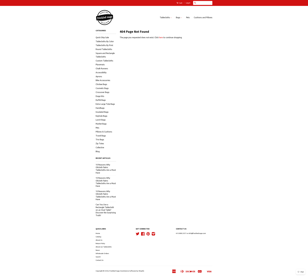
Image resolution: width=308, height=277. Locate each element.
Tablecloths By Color (105, 41)
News (98, 250)
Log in (188, 3)
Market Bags (101, 124)
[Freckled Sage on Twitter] (137, 235)
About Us (99, 240)
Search (98, 257)
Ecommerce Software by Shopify (132, 271)
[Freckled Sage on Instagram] (153, 235)
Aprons (99, 76)
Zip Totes (100, 143)
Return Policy (100, 243)
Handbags (100, 108)
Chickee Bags (101, 84)
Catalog (98, 237)
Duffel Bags (101, 100)
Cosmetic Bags (102, 88)
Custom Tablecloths (104, 61)
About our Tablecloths (104, 247)
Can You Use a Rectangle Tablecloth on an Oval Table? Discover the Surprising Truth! (106, 209)
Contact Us (99, 260)
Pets (188, 17)
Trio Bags (100, 139)
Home (98, 233)
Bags (178, 17)
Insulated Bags (102, 112)
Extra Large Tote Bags (105, 104)
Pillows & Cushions (104, 132)
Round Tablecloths (104, 49)
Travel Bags (101, 136)
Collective (100, 147)
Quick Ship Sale (102, 37)
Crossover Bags (102, 92)
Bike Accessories (103, 80)
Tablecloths (165, 17)
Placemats (100, 64)
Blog (98, 151)
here (161, 37)
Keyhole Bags (101, 116)
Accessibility (101, 72)
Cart (180, 3)
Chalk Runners (102, 68)
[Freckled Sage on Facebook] (143, 235)
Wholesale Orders (102, 253)
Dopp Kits (100, 96)
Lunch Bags (101, 120)
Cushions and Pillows (203, 17)
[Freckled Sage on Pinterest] (148, 235)
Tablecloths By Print (104, 45)
